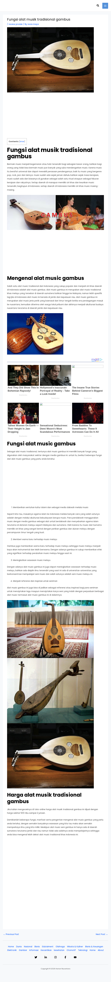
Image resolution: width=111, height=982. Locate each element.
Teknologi (82, 950)
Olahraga (60, 946)
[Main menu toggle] (105, 6)
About (101, 950)
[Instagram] (55, 957)
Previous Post (11, 934)
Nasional (28, 946)
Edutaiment (47, 946)
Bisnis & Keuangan (94, 946)
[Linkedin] (45, 957)
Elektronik (12, 950)
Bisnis (37, 946)
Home (11, 946)
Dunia (19, 946)
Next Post (102, 934)
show (22, 141)
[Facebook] (65, 957)
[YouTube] (75, 957)
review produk (16, 24)
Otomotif (71, 950)
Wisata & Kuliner (75, 946)
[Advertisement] (55, 117)
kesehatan (59, 950)
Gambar (23, 950)
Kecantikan (46, 950)
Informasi (33, 950)
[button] (98, 6)
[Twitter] (36, 957)
